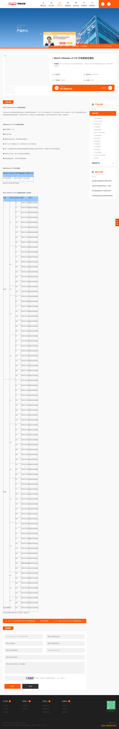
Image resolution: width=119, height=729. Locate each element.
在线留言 (84, 5)
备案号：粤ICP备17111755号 (39, 725)
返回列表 (45, 621)
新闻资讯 (68, 5)
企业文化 (5, 709)
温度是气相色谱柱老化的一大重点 (101, 186)
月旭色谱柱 (84, 46)
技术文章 (76, 5)
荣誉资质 (5, 712)
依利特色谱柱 (98, 124)
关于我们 (51, 5)
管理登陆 (17, 722)
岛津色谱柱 (97, 127)
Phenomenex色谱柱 (99, 132)
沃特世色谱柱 (98, 135)
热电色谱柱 (97, 149)
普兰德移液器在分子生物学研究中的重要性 (103, 190)
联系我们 (92, 5)
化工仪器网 (11, 722)
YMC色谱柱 (97, 146)
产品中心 (60, 5)
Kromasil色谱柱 (98, 121)
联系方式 (65, 709)
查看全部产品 (96, 163)
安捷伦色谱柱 (98, 129)
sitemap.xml (24, 722)
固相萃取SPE (46, 712)
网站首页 (43, 5)
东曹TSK (96, 158)
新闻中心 (25, 701)
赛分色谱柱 (97, 138)
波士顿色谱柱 (98, 118)
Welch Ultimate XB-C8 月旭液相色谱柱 (24, 621)
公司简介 (5, 705)
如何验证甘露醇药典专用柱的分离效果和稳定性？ (103, 181)
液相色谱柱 (75, 46)
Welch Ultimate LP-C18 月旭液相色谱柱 (70, 621)
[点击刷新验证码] (29, 678)
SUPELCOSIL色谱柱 (100, 155)
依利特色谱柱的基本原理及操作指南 (102, 195)
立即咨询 (104, 88)
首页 (61, 46)
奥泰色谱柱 (97, 141)
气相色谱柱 (45, 709)
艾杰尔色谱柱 (98, 152)
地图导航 (65, 712)
